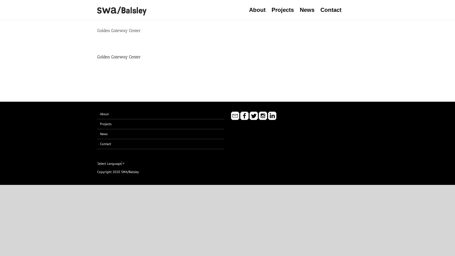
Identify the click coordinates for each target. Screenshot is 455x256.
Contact (105, 144)
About (104, 114)
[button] (349, 10)
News (104, 134)
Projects (106, 124)
